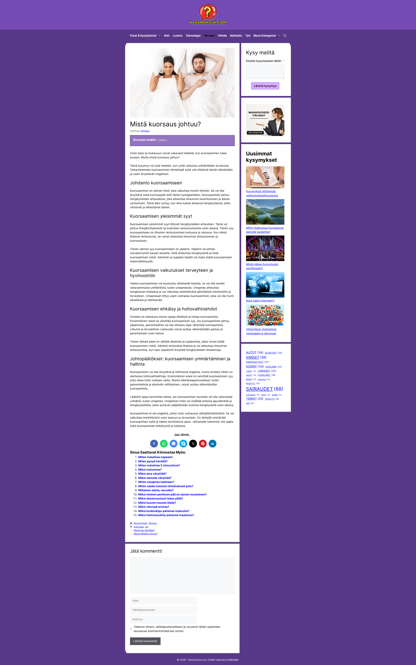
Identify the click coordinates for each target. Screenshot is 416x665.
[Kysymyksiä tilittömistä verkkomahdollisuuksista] (265, 177)
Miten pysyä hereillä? (153, 461)
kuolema (274, 366)
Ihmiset (256, 357)
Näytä (162, 140)
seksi (265, 395)
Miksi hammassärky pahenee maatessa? (166, 515)
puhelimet (266, 375)
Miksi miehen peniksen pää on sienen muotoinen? (172, 494)
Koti (166, 35)
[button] (285, 35)
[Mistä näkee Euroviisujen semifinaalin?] (265, 249)
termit (254, 398)
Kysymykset (140, 523)
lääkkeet (267, 370)
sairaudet (264, 389)
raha (251, 379)
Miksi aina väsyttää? (152, 473)
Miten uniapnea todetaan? (156, 482)
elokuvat (273, 352)
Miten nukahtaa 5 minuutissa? (159, 465)
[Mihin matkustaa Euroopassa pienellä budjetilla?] (265, 212)
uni (146, 526)
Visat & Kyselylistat (143, 35)
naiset (251, 375)
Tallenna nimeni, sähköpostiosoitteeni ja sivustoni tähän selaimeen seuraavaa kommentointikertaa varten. (177, 629)
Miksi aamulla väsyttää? (155, 478)
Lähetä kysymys (265, 86)
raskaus (264, 379)
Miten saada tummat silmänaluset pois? (165, 486)
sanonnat (253, 395)
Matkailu (236, 35)
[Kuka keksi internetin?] (265, 285)
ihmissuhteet (257, 362)
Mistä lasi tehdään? (144, 530)
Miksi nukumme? (150, 469)
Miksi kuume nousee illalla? (157, 502)
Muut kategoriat (265, 35)
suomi (277, 395)
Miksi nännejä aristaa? (153, 506)
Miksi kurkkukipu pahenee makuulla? (163, 511)
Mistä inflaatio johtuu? (145, 533)
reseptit (253, 383)
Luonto (177, 35)
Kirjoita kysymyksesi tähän (263, 61)
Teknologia (193, 35)
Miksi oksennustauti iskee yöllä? (160, 498)
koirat (255, 366)
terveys (272, 399)
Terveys (209, 35)
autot (254, 352)
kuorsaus (139, 526)
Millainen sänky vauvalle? (156, 490)
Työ (247, 35)
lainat (251, 371)
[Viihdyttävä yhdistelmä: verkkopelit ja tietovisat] (265, 315)
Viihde (222, 35)
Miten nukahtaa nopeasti (155, 457)
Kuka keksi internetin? (260, 300)
